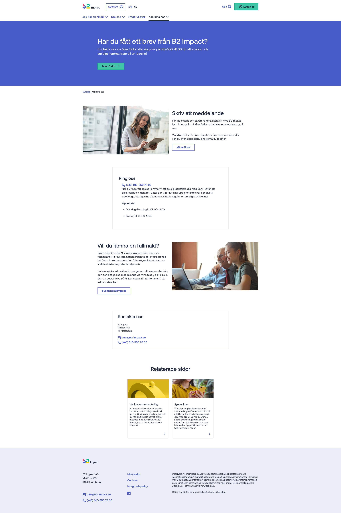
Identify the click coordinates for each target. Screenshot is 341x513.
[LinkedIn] (129, 494)
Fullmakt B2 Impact (114, 290)
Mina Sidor (108, 66)
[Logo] (91, 462)
